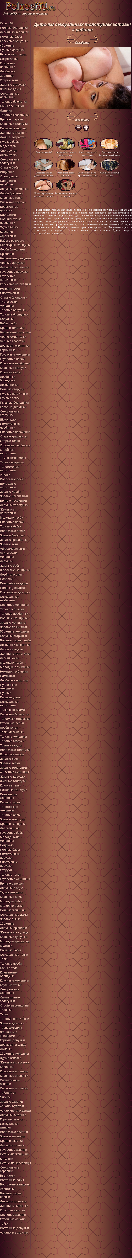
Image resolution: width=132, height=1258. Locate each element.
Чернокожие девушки (15, 258)
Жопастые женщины (15, 570)
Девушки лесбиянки (14, 267)
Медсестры (8, 146)
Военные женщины (14, 618)
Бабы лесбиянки (12, 106)
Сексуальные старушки (9, 413)
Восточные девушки (14, 1228)
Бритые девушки (12, 883)
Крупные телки (10, 785)
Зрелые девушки (12, 1023)
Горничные (8, 350)
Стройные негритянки (8, 451)
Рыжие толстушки (13, 54)
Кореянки (6, 1067)
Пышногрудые (10, 802)
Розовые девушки (13, 407)
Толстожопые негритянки (9, 468)
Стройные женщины (14, 1005)
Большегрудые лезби (15, 640)
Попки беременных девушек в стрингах (43, 194)
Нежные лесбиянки (14, 671)
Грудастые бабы (11, 832)
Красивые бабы (11, 897)
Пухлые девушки (12, 50)
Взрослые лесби (12, 754)
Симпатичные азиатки (10, 1082)
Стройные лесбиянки (15, 445)
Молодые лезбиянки (15, 667)
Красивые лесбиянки (15, 363)
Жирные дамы (10, 89)
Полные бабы (10, 849)
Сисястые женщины (14, 605)
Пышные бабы (10, 950)
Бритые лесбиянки (13, 500)
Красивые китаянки (14, 1071)
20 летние (7, 923)
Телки (4, 959)
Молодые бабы (11, 901)
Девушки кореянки (13, 1201)
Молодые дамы (11, 905)
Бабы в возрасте (12, 240)
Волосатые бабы (12, 479)
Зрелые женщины (13, 622)
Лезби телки (8, 155)
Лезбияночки (9, 384)
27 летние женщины (14, 1053)
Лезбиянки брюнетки (15, 645)
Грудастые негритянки (8, 277)
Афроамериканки (12, 548)
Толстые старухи (12, 741)
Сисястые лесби (12, 522)
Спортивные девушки (9, 863)
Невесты (6, 579)
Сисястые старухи (13, 202)
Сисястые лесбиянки (15, 432)
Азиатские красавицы (15, 1110)
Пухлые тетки (9, 398)
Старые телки (10, 441)
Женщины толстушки (15, 653)
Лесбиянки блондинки (7, 378)
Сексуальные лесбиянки (9, 95)
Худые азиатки (10, 1058)
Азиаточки (7, 1189)
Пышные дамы (10, 697)
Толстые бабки (10, 526)
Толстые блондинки (14, 314)
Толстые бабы (10, 815)
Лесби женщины (11, 649)
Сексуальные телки (14, 954)
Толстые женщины (13, 736)
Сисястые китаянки (14, 1088)
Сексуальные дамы (14, 914)
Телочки (6, 1010)
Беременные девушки (9, 208)
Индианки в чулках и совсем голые (66, 153)
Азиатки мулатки (12, 1106)
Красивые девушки (13, 937)
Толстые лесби (11, 963)
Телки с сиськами (12, 710)
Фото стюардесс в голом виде (87, 153)
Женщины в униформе (8, 1033)
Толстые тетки (10, 874)
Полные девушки (12, 588)
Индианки (7, 172)
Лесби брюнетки (11, 193)
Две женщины (10, 828)
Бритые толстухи (12, 328)
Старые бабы (9, 167)
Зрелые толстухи (12, 819)
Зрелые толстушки (13, 767)
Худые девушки (11, 892)
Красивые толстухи (14, 124)
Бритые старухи (11, 119)
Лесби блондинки (12, 249)
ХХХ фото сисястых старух (109, 174)
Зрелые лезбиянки (13, 627)
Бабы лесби (8, 323)
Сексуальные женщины (9, 991)
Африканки (8, 236)
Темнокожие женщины (9, 303)
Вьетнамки (7, 1175)
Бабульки (7, 319)
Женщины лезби (12, 132)
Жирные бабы (10, 565)
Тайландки (7, 1092)
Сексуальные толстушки (9, 161)
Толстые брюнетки (13, 101)
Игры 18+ (7, 23)
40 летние (7, 45)
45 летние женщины (14, 772)
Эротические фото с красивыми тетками (87, 174)
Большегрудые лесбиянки (10, 220)
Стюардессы (9, 176)
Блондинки (8, 214)
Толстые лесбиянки (14, 613)
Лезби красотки (11, 574)
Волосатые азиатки (14, 1132)
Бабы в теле (9, 968)
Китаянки (6, 1158)
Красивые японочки (14, 1076)
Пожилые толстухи (13, 790)
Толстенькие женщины (9, 808)
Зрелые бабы (9, 758)
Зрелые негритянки (14, 496)
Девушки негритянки (14, 345)
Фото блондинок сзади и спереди (66, 194)
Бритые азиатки (11, 1141)
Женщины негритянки (8, 511)
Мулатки (6, 945)
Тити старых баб (44, 152)
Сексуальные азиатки (9, 1125)
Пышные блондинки (14, 402)
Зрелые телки (10, 763)
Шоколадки (8, 419)
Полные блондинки (14, 27)
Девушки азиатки (12, 1145)
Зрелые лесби (10, 491)
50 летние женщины (14, 631)
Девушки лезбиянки (14, 189)
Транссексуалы (11, 1027)
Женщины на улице (14, 932)
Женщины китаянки (14, 1206)
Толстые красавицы (14, 115)
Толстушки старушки (15, 718)
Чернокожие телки (13, 336)
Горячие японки (11, 1119)
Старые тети (9, 80)
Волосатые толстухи (15, 750)
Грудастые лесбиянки (7, 65)
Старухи (6, 870)
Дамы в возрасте (12, 137)
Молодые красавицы (15, 941)
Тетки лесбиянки (12, 609)
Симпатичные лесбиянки (10, 425)
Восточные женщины (15, 1184)
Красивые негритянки (15, 284)
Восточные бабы (12, 1180)
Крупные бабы (10, 372)
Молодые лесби (11, 517)
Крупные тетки (10, 985)
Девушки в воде (11, 888)
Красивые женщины (14, 980)
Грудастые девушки (14, 271)
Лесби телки (9, 727)
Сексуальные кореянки (9, 1169)
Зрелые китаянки (12, 1136)
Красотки (6, 231)
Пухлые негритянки (14, 393)
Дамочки (6, 1049)
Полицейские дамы (14, 583)
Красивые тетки (11, 197)
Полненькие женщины (8, 796)
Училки (5, 474)
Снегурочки (8, 150)
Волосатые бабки (12, 531)
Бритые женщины (12, 823)
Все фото (82, 42)
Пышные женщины (13, 128)
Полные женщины (13, 910)
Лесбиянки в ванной (14, 32)
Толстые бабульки (13, 310)
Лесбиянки (7, 71)
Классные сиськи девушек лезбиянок (43, 174)
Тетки (4, 1014)
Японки (5, 1097)
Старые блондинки (13, 297)
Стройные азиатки (13, 1219)
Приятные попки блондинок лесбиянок (109, 153)
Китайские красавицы (15, 1163)
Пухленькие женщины (8, 686)
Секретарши (9, 59)
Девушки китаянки (13, 1115)
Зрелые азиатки (11, 1101)
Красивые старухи (13, 368)
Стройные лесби (12, 723)
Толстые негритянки (14, 1019)
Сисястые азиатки (13, 1214)
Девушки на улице (13, 1044)
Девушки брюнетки (13, 928)
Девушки (6, 561)
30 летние (7, 76)
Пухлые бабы (9, 141)
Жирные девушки (12, 776)
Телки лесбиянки (12, 732)
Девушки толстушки (14, 505)
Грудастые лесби (12, 359)
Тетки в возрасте (12, 462)
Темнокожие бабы (13, 458)
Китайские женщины (14, 1154)
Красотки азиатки (12, 1210)
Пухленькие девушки (15, 592)
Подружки (7, 845)
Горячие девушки (12, 1040)
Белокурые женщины (15, 245)
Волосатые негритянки (8, 485)
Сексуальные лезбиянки (9, 598)
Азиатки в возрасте (14, 1232)
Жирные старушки (13, 84)
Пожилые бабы (11, 36)
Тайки (4, 1223)
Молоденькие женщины (10, 838)
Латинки (6, 110)
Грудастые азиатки (13, 1149)
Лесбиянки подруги (14, 680)
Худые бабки (9, 227)
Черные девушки (12, 262)
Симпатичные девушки (10, 855)
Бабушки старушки (13, 636)
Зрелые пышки (10, 919)
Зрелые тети (9, 544)
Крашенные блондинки (8, 974)
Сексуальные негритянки (9, 703)
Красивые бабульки (14, 41)
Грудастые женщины (15, 354)
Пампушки (7, 676)
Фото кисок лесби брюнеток (65, 174)
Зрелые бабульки (12, 535)
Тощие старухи (10, 745)
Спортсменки (9, 293)
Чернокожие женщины (9, 554)
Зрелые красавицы (13, 539)
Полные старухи (12, 389)
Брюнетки (7, 254)
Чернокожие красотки (15, 332)
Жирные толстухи (13, 781)
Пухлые (5, 693)
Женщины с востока (14, 1062)
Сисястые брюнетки (14, 714)
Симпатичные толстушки (10, 999)
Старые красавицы (13, 436)
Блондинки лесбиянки (8, 182)
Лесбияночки (9, 658)
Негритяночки (10, 288)
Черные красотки (12, 341)
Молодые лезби (11, 662)
